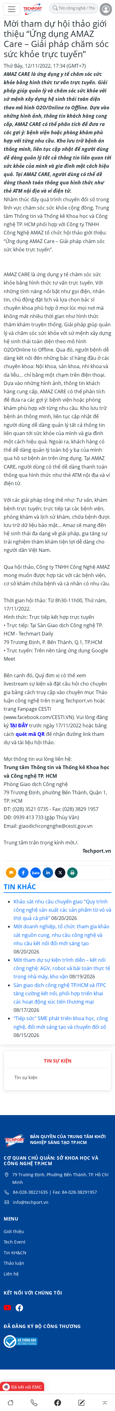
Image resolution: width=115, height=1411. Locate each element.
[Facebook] (57, 1402)
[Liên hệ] (81, 1402)
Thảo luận (14, 1263)
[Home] (10, 1402)
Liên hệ (11, 1274)
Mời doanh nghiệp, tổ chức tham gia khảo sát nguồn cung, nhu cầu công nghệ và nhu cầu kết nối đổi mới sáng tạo (61, 934)
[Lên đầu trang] (104, 1402)
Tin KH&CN (15, 1253)
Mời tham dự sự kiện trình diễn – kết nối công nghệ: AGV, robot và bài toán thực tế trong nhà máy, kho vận (61, 968)
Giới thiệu (14, 1231)
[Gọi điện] (34, 1402)
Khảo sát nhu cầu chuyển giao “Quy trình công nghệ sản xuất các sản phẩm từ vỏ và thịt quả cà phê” (62, 910)
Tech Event (14, 1242)
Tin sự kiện (25, 1077)
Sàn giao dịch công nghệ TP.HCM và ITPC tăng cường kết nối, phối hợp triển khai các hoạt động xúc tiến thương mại (59, 993)
